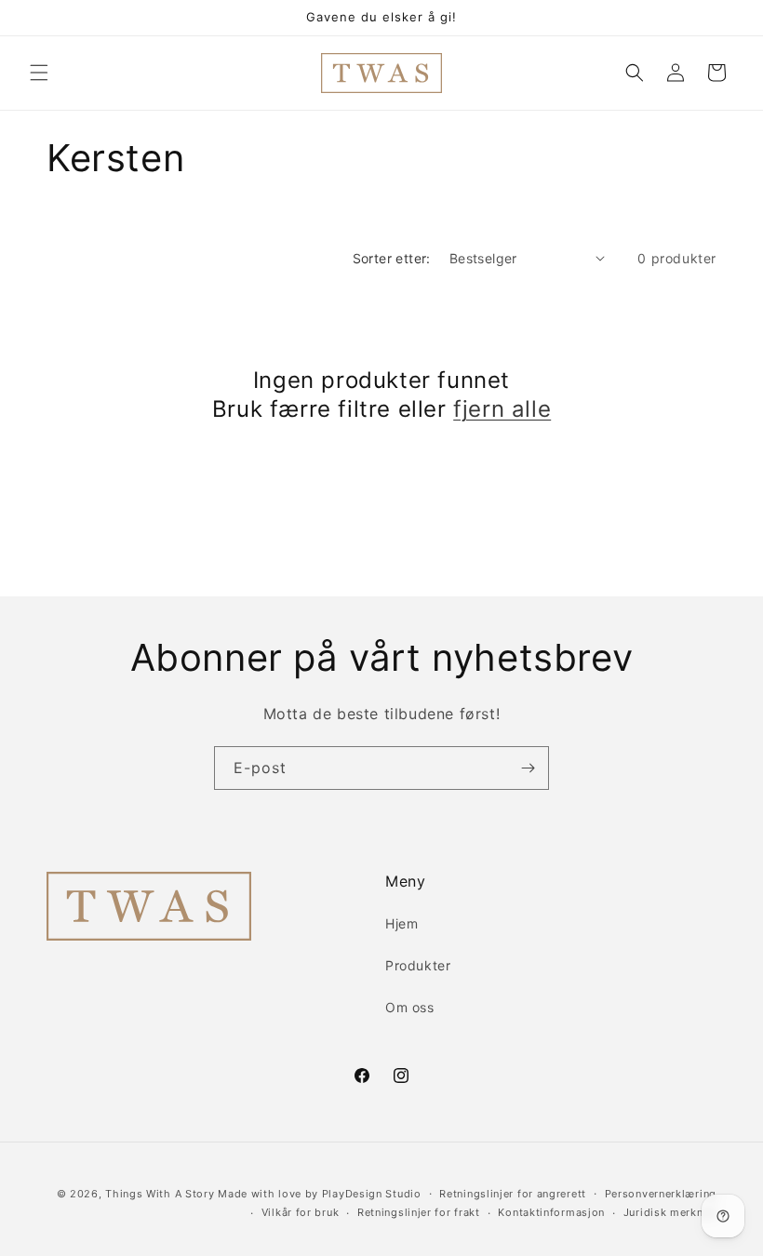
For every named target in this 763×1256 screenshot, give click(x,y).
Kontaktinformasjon (551, 1212)
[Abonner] (527, 768)
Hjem (401, 923)
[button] (39, 72)
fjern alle (502, 408)
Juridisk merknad (669, 1212)
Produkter (417, 965)
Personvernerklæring (660, 1193)
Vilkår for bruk (300, 1212)
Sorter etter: (392, 258)
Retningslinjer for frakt (418, 1212)
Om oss (410, 1007)
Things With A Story (159, 1193)
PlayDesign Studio (372, 1193)
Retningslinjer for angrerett (512, 1193)
